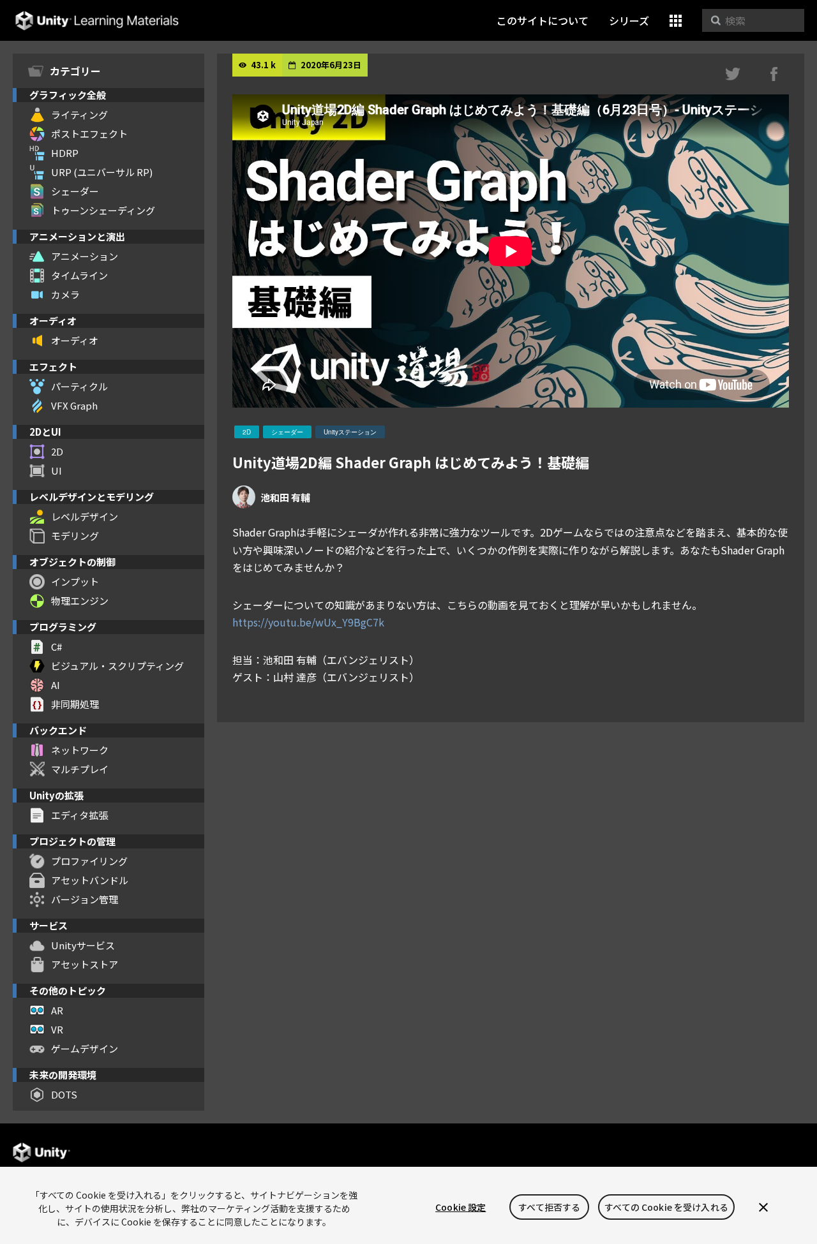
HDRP (65, 152)
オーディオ (74, 340)
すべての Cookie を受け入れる (666, 1207)
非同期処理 (75, 704)
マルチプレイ (80, 769)
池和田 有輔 (285, 497)
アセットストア (84, 964)
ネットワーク (80, 750)
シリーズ (629, 20)
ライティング (79, 114)
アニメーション (84, 256)
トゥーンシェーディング (103, 210)
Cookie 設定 (460, 1207)
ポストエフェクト (89, 133)
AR (57, 1010)
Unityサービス (83, 945)
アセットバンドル (89, 880)
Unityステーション (350, 431)
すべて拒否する (549, 1207)
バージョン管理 (84, 899)
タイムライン (79, 275)
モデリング (75, 535)
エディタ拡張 (79, 815)
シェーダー (75, 191)
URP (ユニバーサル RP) (102, 172)
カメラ (65, 294)
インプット (75, 581)
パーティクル (79, 386)
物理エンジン (80, 600)
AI (55, 685)
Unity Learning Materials (97, 21)
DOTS (64, 1094)
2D (57, 451)
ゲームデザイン (84, 1048)
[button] (675, 20)
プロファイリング (89, 861)
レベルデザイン (84, 516)
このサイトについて (542, 20)
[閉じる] (763, 1207)
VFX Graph (74, 405)
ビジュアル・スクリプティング (117, 665)
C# (56, 646)
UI (56, 470)
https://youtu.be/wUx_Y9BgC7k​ (308, 622)
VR (57, 1029)
